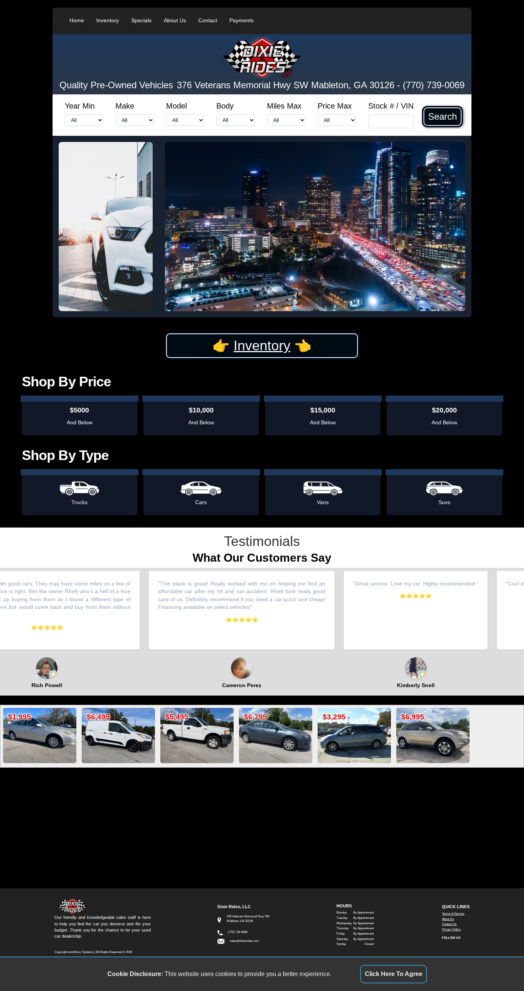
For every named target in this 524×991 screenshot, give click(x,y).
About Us (175, 20)
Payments (241, 20)
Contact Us (449, 924)
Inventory (107, 20)
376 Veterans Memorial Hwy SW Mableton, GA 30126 (285, 85)
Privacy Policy (451, 929)
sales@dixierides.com (244, 941)
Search (442, 116)
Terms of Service (453, 913)
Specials (141, 20)
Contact (207, 20)
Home (76, 20)
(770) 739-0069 (434, 85)
